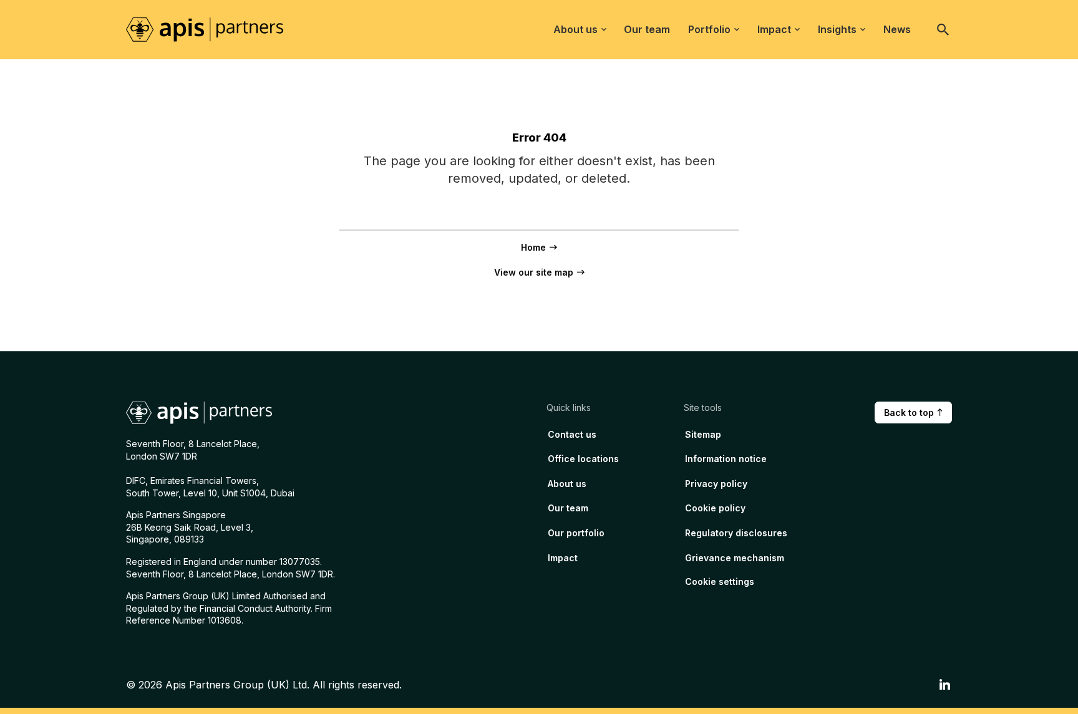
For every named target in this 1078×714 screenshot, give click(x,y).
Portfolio (709, 29)
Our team (647, 29)
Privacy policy (716, 483)
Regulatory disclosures (736, 533)
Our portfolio (576, 533)
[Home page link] (213, 28)
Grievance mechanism (734, 557)
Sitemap (703, 434)
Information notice (726, 458)
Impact (774, 29)
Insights (837, 29)
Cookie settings (719, 581)
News (897, 29)
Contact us (572, 434)
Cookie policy (715, 508)
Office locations (583, 458)
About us (575, 29)
